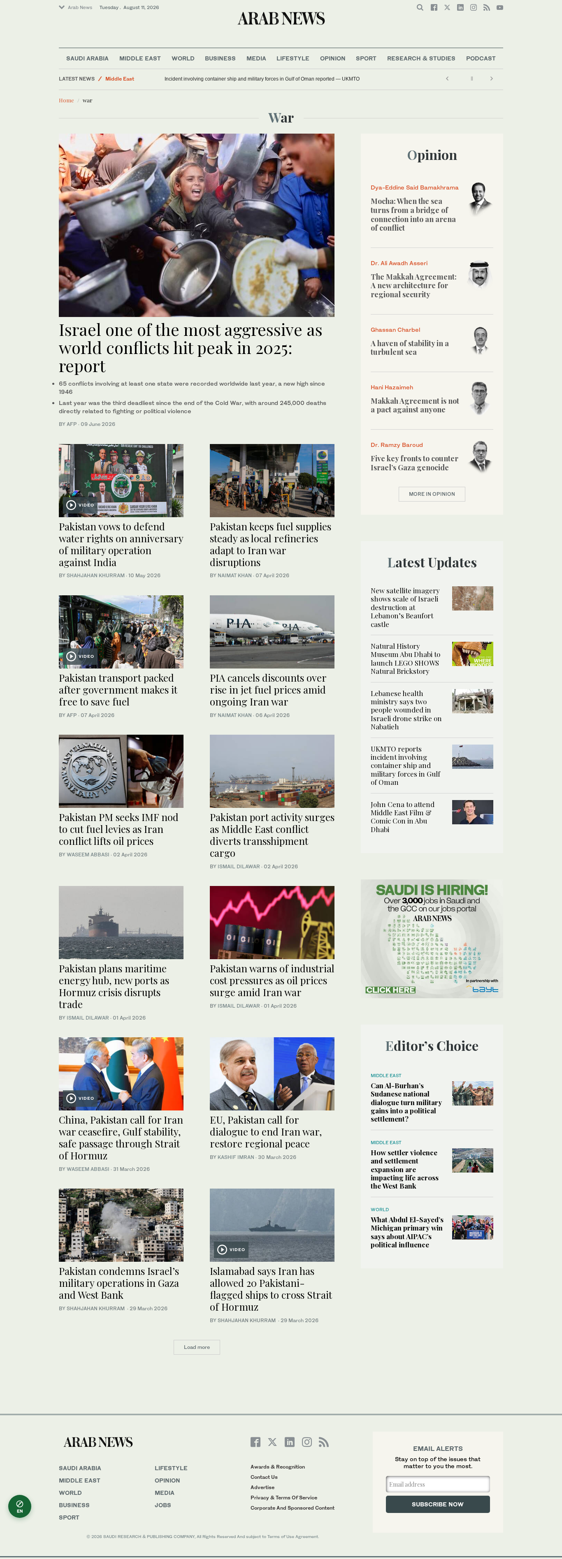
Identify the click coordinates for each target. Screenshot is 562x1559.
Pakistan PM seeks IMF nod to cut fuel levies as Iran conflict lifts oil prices (119, 828)
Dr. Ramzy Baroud (397, 444)
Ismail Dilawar (239, 866)
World (183, 58)
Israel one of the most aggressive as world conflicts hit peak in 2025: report (191, 347)
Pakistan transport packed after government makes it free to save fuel (118, 689)
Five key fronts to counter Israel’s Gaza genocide (414, 462)
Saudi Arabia (87, 58)
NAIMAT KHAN (235, 575)
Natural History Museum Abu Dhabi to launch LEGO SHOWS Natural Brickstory (405, 658)
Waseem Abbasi (88, 854)
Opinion (333, 58)
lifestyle (171, 1467)
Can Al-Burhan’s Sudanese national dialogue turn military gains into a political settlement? (406, 1102)
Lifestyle (292, 58)
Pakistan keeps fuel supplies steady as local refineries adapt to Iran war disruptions (270, 544)
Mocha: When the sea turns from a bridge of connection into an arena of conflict (413, 214)
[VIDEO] (121, 479)
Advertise (262, 1487)
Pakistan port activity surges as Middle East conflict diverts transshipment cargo (272, 834)
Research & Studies (421, 58)
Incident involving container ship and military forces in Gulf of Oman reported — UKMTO (262, 79)
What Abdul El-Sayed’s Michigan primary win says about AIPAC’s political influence (407, 1232)
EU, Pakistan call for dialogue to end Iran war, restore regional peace (266, 1131)
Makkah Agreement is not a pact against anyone (415, 405)
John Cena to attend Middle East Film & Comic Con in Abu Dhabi (402, 817)
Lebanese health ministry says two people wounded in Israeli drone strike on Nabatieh (406, 710)
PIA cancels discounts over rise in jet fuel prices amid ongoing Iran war (268, 689)
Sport (366, 58)
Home (66, 100)
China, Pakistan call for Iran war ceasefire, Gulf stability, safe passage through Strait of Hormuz (121, 1137)
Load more (197, 1347)
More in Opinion (432, 494)
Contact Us (264, 1477)
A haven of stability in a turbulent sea (410, 347)
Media (256, 58)
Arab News (80, 7)
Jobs (163, 1504)
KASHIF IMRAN (236, 1157)
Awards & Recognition (278, 1467)
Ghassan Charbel (395, 329)
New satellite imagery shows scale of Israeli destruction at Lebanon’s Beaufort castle (405, 607)
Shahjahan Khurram (96, 575)
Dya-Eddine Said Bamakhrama (415, 187)
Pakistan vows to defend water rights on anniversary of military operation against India (121, 544)
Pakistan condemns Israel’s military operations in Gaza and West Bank (119, 1282)
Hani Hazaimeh (392, 387)
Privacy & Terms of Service (284, 1497)
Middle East (140, 58)
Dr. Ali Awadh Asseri (399, 262)
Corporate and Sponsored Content (292, 1508)
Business (220, 58)
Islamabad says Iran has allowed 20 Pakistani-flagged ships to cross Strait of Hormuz (271, 1288)
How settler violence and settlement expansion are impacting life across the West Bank (405, 1169)
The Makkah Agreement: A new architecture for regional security (414, 285)
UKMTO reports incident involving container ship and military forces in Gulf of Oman (405, 765)
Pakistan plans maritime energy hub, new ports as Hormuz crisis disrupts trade (114, 986)
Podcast (481, 58)
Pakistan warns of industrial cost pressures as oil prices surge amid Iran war (272, 980)
